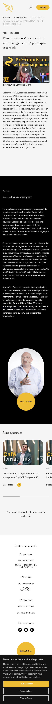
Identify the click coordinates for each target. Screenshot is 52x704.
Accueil (6, 17)
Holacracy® (36, 228)
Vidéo (5, 33)
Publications (20, 17)
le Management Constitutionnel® (18, 306)
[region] (26, 679)
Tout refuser (26, 698)
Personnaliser (26, 691)
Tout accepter (26, 684)
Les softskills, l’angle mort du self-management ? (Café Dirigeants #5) (21, 475)
